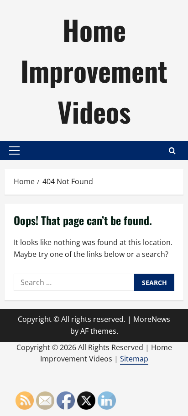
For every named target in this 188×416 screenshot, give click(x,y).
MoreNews (151, 319)
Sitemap (134, 359)
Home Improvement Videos (94, 70)
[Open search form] (172, 151)
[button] (14, 150)
